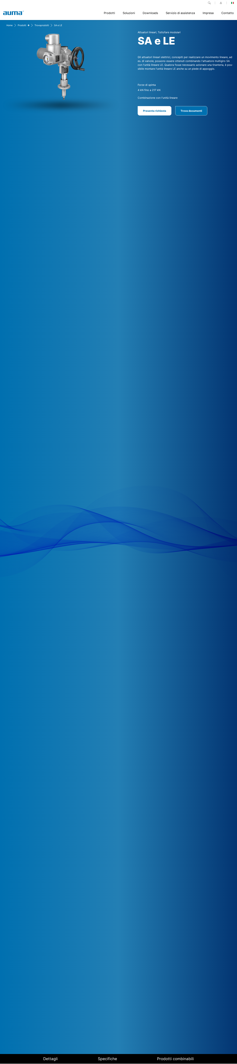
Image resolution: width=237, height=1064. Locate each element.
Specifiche (107, 1058)
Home (9, 25)
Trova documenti (191, 110)
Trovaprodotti (42, 25)
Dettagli (50, 1058)
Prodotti (22, 25)
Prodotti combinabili (175, 1058)
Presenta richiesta (154, 110)
